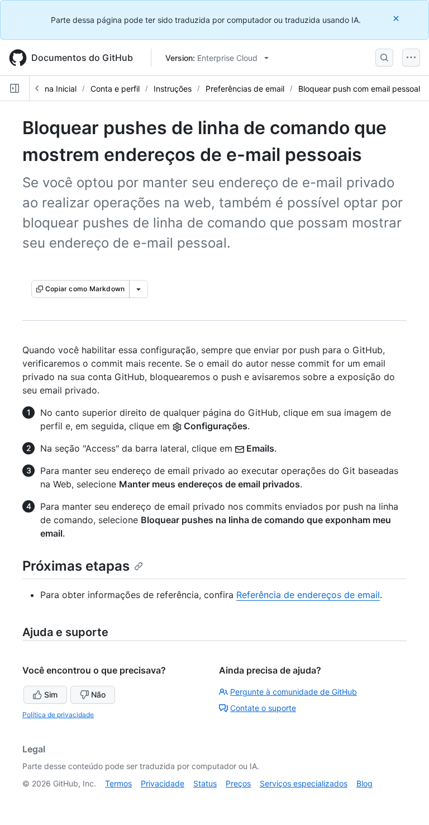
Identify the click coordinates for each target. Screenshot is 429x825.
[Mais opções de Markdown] (138, 289)
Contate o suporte (263, 708)
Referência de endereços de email (308, 594)
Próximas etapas (76, 566)
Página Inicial (52, 88)
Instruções (173, 88)
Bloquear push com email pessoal (359, 88)
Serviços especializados (303, 783)
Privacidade (162, 783)
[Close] (397, 18)
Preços (238, 783)
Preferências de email (245, 88)
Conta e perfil (115, 88)
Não (98, 694)
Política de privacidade (58, 714)
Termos (118, 783)
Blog (364, 783)
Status (205, 783)
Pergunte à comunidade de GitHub (293, 691)
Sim (51, 694)
